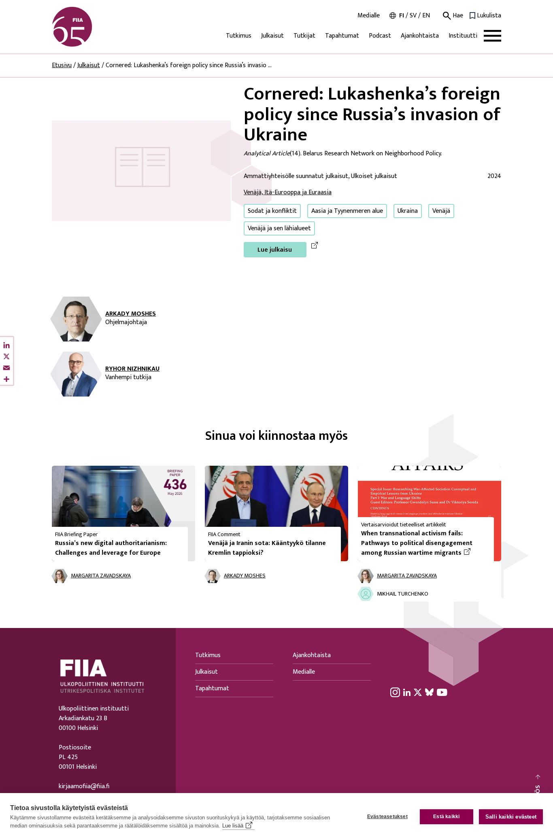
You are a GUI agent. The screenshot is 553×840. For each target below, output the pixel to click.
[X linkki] (418, 692)
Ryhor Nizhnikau (132, 369)
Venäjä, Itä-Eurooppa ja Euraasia (288, 192)
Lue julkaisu (274, 249)
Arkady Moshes (130, 314)
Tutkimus (238, 35)
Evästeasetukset (387, 816)
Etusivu (62, 65)
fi (401, 15)
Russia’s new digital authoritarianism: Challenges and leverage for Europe (111, 548)
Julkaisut (272, 35)
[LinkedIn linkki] (406, 692)
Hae (457, 16)
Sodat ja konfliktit (272, 211)
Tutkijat (304, 35)
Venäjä (441, 211)
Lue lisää (232, 826)
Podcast (380, 35)
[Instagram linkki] (395, 692)
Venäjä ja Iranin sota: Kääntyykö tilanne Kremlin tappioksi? (267, 548)
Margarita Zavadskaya (101, 576)
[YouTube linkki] (442, 692)
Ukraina (408, 211)
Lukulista (489, 16)
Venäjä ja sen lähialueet (279, 228)
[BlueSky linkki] (429, 692)
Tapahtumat (342, 35)
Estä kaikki (446, 816)
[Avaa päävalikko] (492, 35)
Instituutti (463, 35)
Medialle (368, 16)
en (426, 15)
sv (413, 15)
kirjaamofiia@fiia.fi (84, 786)
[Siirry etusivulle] (91, 26)
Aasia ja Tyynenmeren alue (347, 211)
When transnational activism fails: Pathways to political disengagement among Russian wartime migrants (424, 543)
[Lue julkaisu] (141, 170)
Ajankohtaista (420, 35)
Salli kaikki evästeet (510, 817)
